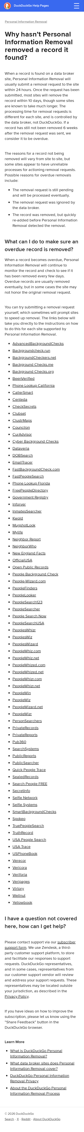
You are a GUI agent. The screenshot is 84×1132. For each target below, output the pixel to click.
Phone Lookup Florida (31, 483)
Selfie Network (25, 797)
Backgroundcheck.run (31, 350)
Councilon (21, 427)
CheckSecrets (24, 406)
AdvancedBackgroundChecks (38, 343)
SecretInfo (21, 790)
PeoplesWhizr (24, 630)
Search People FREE (30, 783)
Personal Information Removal (26, 21)
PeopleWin (22, 693)
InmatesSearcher (27, 511)
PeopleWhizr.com (27, 679)
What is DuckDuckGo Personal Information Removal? (36, 1053)
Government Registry (30, 497)
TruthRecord (23, 832)
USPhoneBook (25, 853)
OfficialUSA (22, 560)
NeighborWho (24, 546)
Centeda (20, 399)
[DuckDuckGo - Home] (9, 5)
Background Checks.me (33, 364)
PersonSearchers (27, 720)
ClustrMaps (22, 420)
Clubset (19, 413)
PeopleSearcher (26, 609)
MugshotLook (24, 525)
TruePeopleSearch (28, 825)
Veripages (21, 881)
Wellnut (19, 895)
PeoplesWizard (25, 644)
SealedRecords (25, 776)
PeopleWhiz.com (27, 651)
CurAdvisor (22, 434)
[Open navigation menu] (76, 5)
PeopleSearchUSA (28, 623)
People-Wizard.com (29, 581)
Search (9, 1119)
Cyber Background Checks (36, 441)
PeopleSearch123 (27, 602)
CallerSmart (23, 392)
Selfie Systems (25, 804)
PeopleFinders (25, 588)
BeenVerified (24, 378)
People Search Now (29, 616)
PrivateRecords (25, 727)
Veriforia (20, 874)
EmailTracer (23, 462)
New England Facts (29, 553)
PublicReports (24, 755)
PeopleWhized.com (29, 665)
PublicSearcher (26, 762)
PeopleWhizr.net (26, 686)
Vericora (20, 867)
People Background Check (35, 574)
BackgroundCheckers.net (34, 357)
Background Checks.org (33, 371)
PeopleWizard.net (28, 707)
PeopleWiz (21, 700)
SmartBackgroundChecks (34, 811)
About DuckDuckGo (46, 1119)
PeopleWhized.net (28, 672)
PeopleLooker (24, 595)
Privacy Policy (17, 996)
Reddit (25, 1119)
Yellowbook (22, 902)
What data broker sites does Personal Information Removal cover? (42, 1065)
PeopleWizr (22, 713)
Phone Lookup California (34, 385)
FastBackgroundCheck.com (36, 469)
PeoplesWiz (22, 637)
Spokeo (19, 818)
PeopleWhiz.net (26, 658)
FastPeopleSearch (28, 476)
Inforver (19, 504)
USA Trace (21, 846)
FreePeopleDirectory (30, 490)
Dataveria (21, 448)
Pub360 (19, 741)
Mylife (18, 532)
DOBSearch (23, 455)
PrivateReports (25, 734)
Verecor (19, 860)
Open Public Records (30, 567)
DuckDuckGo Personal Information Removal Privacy (39, 1078)
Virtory (18, 888)
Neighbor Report (27, 539)
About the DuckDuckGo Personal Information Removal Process (38, 1090)
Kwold (18, 518)
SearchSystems (26, 748)
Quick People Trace (29, 769)
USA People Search (29, 839)
